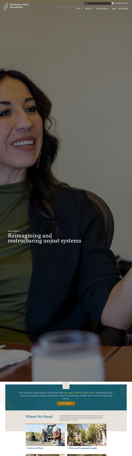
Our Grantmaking (101, 9)
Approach (88, 9)
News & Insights (123, 9)
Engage (114, 9)
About (78, 9)
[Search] (112, 3)
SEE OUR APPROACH (65, 403)
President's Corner (122, 3)
